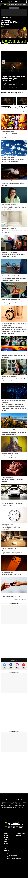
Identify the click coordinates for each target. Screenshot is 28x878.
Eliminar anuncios (14, 7)
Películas (8, 17)
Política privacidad (12, 855)
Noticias (5, 835)
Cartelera (6, 837)
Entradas (6, 850)
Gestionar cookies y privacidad (14, 858)
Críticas (5, 849)
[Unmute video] (14, 67)
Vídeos (5, 843)
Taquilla (5, 847)
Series (5, 841)
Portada (3, 17)
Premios (5, 845)
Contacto (18, 835)
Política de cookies (11, 856)
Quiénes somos (20, 833)
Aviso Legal (9, 853)
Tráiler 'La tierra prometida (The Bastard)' (8, 107)
